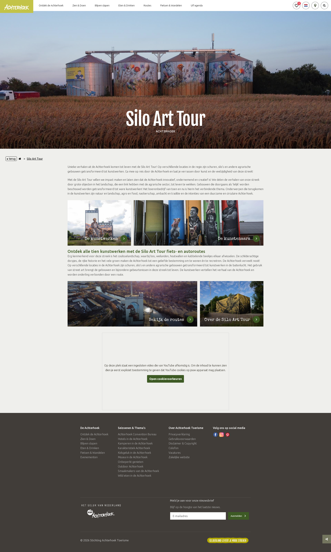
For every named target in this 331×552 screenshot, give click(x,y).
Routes (147, 5)
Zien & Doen (79, 5)
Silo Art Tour (35, 158)
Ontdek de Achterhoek (51, 5)
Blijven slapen (102, 5)
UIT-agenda (197, 5)
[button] (296, 5)
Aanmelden (236, 516)
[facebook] (215, 434)
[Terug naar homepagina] (20, 158)
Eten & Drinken (126, 5)
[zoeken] (324, 5)
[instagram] (221, 434)
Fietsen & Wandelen (171, 5)
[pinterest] (227, 434)
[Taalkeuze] (306, 5)
